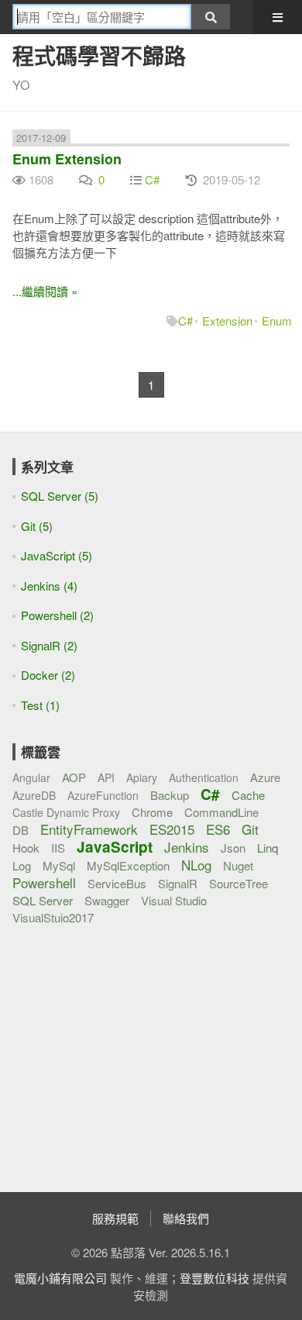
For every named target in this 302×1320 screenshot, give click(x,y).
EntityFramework (89, 829)
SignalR (177, 883)
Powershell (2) (57, 615)
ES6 (218, 829)
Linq (267, 847)
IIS (58, 847)
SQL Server (42, 900)
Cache (248, 795)
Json (233, 847)
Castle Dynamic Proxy (66, 812)
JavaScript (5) (56, 555)
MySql (59, 865)
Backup (169, 795)
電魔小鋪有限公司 (60, 1278)
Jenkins (186, 846)
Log (21, 865)
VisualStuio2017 (53, 917)
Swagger (106, 900)
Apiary (141, 777)
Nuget (238, 865)
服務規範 (115, 1218)
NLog (196, 864)
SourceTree (238, 883)
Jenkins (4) (49, 585)
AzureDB (34, 795)
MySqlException (128, 865)
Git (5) (37, 526)
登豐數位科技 (214, 1278)
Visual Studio (174, 900)
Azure (265, 777)
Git (250, 829)
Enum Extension (67, 159)
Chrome (152, 812)
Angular (31, 777)
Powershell (44, 882)
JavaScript (115, 846)
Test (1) (40, 705)
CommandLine (221, 812)
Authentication (204, 777)
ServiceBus (117, 883)
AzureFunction (103, 795)
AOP (74, 777)
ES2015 (171, 829)
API (106, 777)
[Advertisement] (109, 1049)
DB (20, 830)
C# (152, 179)
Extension (227, 320)
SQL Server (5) (59, 496)
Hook (25, 847)
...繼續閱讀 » (44, 291)
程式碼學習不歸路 (99, 55)
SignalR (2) (49, 645)
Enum (277, 320)
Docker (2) (48, 675)
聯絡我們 (186, 1218)
